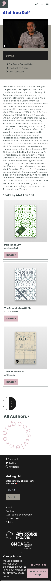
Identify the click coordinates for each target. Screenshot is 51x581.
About (9, 507)
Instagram (14, 466)
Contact (10, 511)
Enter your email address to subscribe (20, 482)
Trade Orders (12, 518)
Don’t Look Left (16, 71)
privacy (11, 572)
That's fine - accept (39, 573)
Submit (12, 497)
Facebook (13, 459)
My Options (39, 564)
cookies (21, 572)
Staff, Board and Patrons (19, 514)
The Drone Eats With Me (21, 64)
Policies (9, 522)
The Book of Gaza (18, 68)
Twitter (12, 463)
